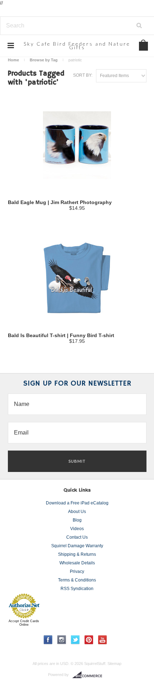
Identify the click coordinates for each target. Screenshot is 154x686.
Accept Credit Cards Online (24, 622)
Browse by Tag (44, 60)
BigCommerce (89, 675)
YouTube (102, 639)
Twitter (75, 639)
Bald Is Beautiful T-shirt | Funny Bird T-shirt (61, 335)
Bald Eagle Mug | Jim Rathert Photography (60, 202)
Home (13, 60)
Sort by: (82, 75)
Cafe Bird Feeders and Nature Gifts (77, 45)
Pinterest (89, 639)
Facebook (48, 639)
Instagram (61, 639)
